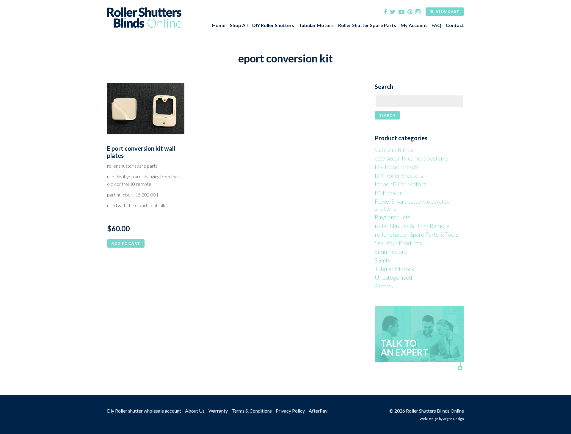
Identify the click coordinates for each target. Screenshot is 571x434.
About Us (195, 410)
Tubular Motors (316, 25)
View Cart (447, 11)
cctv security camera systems (411, 158)
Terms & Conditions (252, 410)
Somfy (383, 260)
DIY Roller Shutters (273, 25)
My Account (414, 25)
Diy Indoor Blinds (397, 166)
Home (218, 25)
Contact (455, 25)
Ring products (392, 217)
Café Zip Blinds (394, 149)
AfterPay (318, 410)
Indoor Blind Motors (400, 184)
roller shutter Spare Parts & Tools (417, 234)
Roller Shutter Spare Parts (367, 25)
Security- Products (398, 242)
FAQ (436, 25)
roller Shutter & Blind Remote (412, 225)
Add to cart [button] (126, 243)
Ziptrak (384, 286)
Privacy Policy (290, 410)
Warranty (218, 410)
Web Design (429, 419)
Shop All (239, 25)
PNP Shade (389, 192)
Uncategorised (393, 277)
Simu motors (391, 251)
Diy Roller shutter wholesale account (144, 410)
